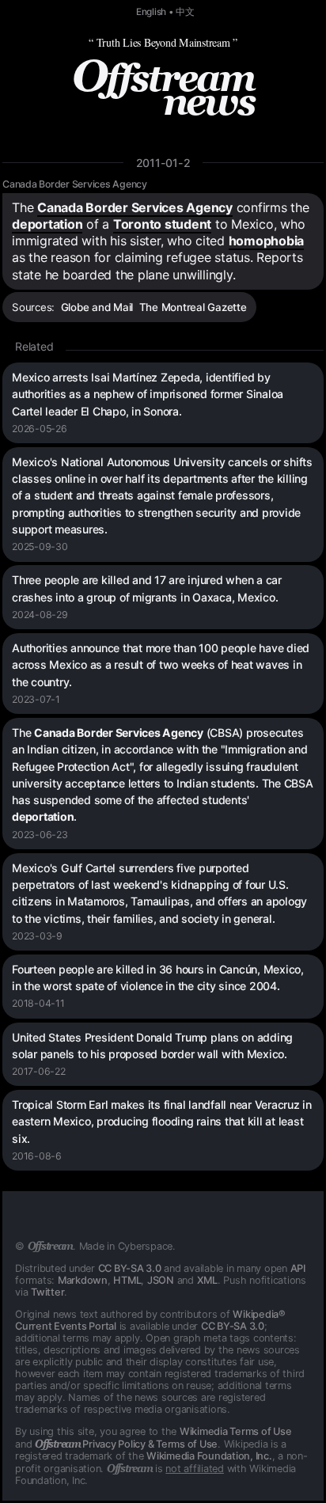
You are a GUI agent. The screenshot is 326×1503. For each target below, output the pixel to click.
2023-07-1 (36, 699)
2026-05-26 (39, 429)
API (297, 1268)
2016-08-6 (37, 1156)
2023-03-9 (37, 936)
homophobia (267, 241)
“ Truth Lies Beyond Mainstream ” (163, 42)
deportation (47, 224)
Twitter (47, 1292)
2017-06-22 (39, 1071)
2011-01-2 (163, 162)
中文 (185, 11)
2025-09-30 (40, 546)
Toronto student (162, 224)
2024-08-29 (40, 615)
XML (207, 1280)
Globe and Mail (97, 307)
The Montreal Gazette (193, 307)
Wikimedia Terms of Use (236, 1431)
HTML (127, 1280)
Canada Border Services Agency (74, 184)
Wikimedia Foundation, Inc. (209, 1456)
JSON (160, 1280)
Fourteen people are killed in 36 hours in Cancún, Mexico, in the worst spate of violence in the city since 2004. (158, 977)
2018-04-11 (38, 1003)
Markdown (83, 1280)
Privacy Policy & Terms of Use (126, 1444)
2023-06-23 (40, 835)
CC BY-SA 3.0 (129, 1268)
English (151, 11)
